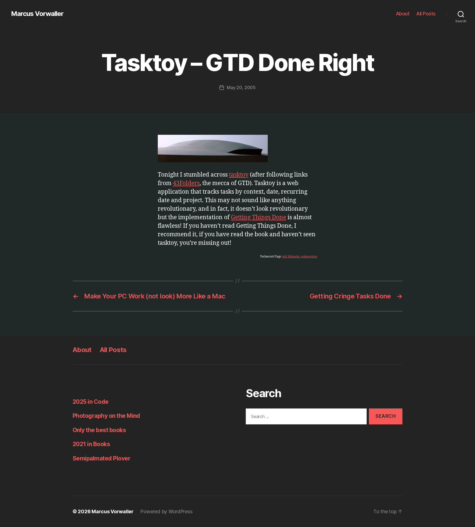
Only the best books (99, 430)
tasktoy (238, 175)
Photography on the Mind (106, 415)
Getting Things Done (258, 217)
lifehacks (294, 256)
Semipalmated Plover (101, 458)
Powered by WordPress (166, 511)
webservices (309, 256)
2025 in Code (91, 401)
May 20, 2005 (241, 87)
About (403, 14)
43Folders (186, 183)
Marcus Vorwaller (37, 13)
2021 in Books (91, 444)
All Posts (426, 14)
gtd (284, 256)
